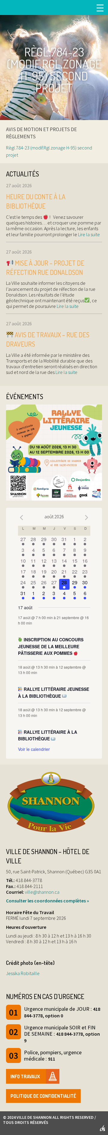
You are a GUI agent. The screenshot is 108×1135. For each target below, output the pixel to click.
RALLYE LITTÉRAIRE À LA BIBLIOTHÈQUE (47, 735)
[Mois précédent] (21, 517)
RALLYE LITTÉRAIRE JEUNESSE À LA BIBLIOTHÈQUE (53, 692)
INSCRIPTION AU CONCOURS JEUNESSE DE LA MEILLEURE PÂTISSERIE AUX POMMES (51, 646)
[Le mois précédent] (86, 517)
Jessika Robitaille (23, 973)
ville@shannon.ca (42, 892)
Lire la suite (88, 234)
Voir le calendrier (34, 749)
